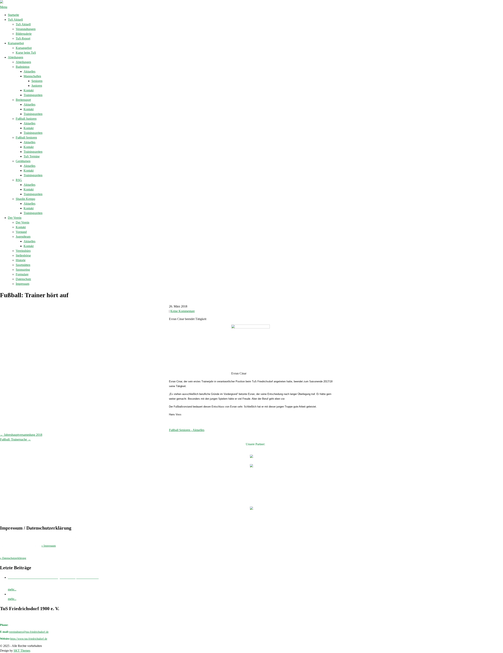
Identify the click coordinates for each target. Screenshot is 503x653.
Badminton (22, 66)
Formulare (22, 274)
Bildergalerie (24, 33)
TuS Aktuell (15, 19)
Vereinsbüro (23, 250)
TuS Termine (32, 156)
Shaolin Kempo (25, 198)
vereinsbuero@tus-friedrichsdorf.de (29, 631)
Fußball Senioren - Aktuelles (186, 430)
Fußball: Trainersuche (15, 439)
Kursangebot (16, 43)
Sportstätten (23, 265)
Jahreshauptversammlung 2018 (21, 434)
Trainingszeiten (33, 95)
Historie (21, 260)
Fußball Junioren (26, 118)
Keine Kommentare (182, 311)
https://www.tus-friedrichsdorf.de (28, 638)
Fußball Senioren (26, 137)
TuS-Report (23, 38)
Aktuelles (29, 71)
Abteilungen (15, 57)
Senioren (36, 81)
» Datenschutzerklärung (13, 558)
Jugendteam (23, 236)
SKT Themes (22, 650)
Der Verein (14, 217)
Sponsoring (23, 269)
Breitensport (23, 99)
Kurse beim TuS (26, 52)
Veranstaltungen (26, 29)
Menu (3, 7)
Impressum (22, 283)
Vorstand (21, 232)
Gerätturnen (23, 161)
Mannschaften (32, 76)
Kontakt (29, 90)
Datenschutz (23, 279)
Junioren (36, 85)
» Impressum (48, 545)
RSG (19, 180)
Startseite (13, 15)
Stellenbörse (23, 255)
